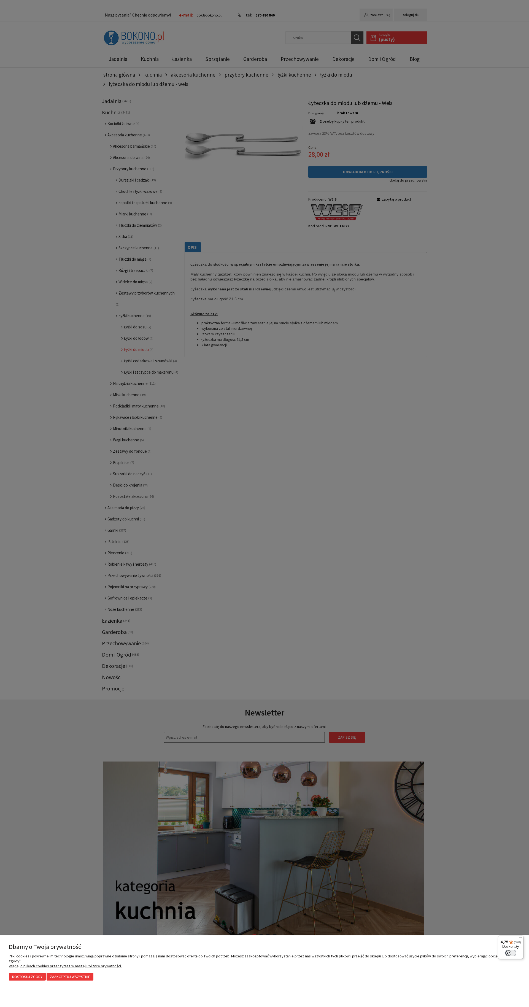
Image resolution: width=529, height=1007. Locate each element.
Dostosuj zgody (27, 976)
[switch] (510, 953)
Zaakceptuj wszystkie (70, 976)
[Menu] (520, 938)
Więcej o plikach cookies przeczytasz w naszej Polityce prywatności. (65, 965)
